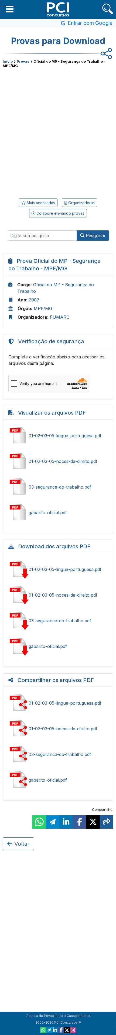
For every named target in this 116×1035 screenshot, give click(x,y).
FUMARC (59, 317)
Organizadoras (81, 202)
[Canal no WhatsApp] (43, 1030)
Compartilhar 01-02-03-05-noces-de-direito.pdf (58, 729)
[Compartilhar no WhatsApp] (39, 822)
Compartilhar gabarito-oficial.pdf (58, 780)
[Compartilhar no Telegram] (52, 822)
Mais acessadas (40, 202)
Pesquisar (95, 235)
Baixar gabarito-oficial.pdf (58, 646)
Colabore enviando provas (59, 213)
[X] (67, 1030)
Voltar (21, 844)
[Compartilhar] (106, 822)
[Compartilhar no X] (93, 822)
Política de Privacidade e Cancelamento (58, 1016)
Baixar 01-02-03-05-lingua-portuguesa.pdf (58, 569)
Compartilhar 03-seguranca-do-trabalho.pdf (58, 754)
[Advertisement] (58, 131)
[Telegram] (49, 1030)
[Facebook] (61, 1030)
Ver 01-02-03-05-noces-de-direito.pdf (58, 461)
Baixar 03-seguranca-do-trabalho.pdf (58, 620)
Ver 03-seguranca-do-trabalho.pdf (58, 487)
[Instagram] (73, 1030)
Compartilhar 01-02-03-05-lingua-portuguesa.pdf (58, 703)
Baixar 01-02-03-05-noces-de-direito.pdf (58, 595)
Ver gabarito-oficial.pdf (58, 512)
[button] (10, 9)
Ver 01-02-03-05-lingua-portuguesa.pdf (58, 435)
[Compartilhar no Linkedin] (66, 822)
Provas (23, 61)
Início (8, 61)
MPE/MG (43, 308)
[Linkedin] (55, 1030)
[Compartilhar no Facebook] (79, 822)
